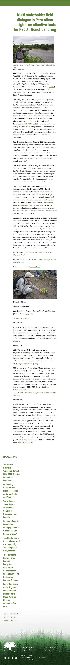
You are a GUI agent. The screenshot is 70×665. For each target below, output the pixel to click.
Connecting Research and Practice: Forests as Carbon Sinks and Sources (10, 491)
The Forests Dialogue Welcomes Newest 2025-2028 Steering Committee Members (11, 472)
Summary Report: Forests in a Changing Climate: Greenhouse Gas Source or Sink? (11, 527)
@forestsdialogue (34, 267)
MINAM (27, 124)
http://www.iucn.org (25, 442)
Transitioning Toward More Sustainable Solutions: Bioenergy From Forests (10, 509)
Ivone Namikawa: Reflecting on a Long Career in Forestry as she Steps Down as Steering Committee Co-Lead (10, 595)
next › (6, 620)
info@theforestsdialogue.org (52, 651)
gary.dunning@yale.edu (21, 318)
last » (13, 620)
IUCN (51, 87)
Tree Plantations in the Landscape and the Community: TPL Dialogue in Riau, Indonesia (11, 544)
